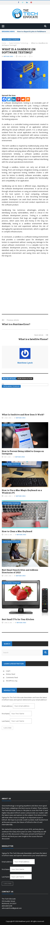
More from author (24, 378)
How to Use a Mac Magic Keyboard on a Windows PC (22, 491)
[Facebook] (4, 99)
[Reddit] (23, 99)
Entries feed (10, 674)
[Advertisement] (25, 284)
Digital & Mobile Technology (11, 39)
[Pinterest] (18, 99)
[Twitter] (9, 99)
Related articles (9, 378)
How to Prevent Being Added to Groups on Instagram (23, 452)
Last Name (6, 721)
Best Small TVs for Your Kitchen (18, 619)
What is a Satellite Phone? (33, 339)
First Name (6, 714)
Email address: (7, 706)
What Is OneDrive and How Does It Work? (23, 414)
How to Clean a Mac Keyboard (17, 531)
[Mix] (28, 99)
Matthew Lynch (8, 56)
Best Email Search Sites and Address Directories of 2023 (20, 571)
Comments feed (12, 677)
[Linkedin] (14, 99)
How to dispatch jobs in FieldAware (31, 31)
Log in (8, 671)
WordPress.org (11, 681)
